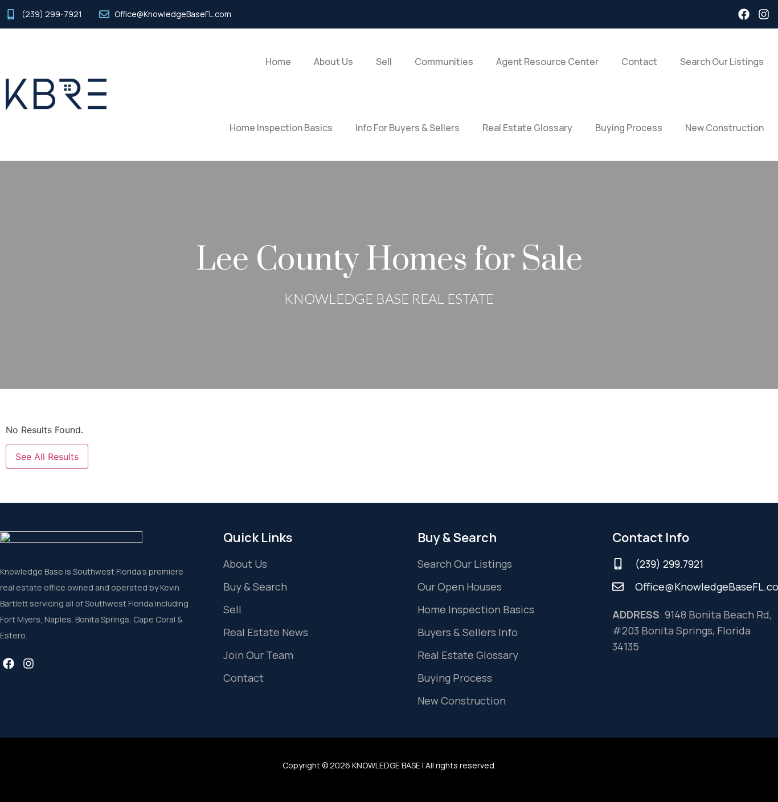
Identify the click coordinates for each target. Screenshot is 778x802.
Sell (384, 61)
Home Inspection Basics (281, 127)
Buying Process (628, 127)
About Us (333, 61)
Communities (444, 61)
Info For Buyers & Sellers (407, 127)
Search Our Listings (722, 61)
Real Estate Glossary (527, 127)
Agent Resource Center (547, 61)
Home (278, 61)
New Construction (724, 127)
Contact (639, 61)
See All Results (47, 456)
